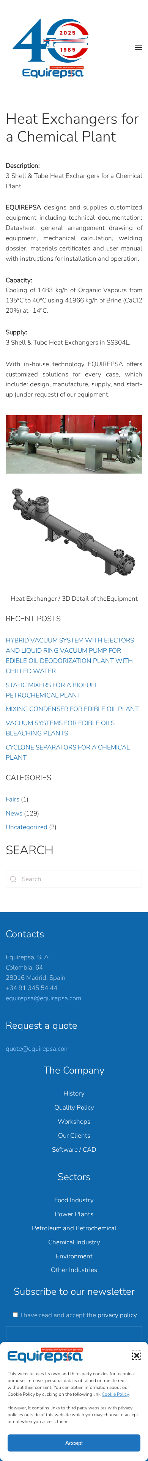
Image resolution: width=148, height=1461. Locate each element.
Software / (67, 1149)
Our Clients (74, 1135)
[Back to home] (55, 47)
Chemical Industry (74, 1242)
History (74, 1093)
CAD (89, 1149)
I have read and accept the (78, 1315)
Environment (74, 1256)
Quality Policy (74, 1107)
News (14, 813)
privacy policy (117, 1315)
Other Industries (74, 1270)
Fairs (12, 799)
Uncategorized (26, 827)
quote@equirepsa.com (37, 1048)
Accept (74, 1443)
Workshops (74, 1121)
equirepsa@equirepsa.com (43, 998)
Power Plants (74, 1214)
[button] (136, 1355)
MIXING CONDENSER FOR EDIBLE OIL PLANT (72, 709)
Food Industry (74, 1200)
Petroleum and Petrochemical (74, 1228)
